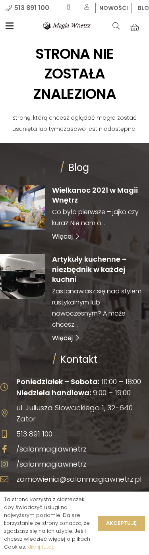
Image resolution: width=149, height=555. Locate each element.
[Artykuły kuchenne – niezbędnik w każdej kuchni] (74, 297)
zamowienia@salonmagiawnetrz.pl (78, 479)
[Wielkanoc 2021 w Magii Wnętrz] (74, 212)
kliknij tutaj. (40, 547)
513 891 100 (34, 434)
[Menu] (9, 26)
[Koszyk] (134, 27)
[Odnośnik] (67, 26)
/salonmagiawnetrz (51, 449)
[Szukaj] (116, 26)
